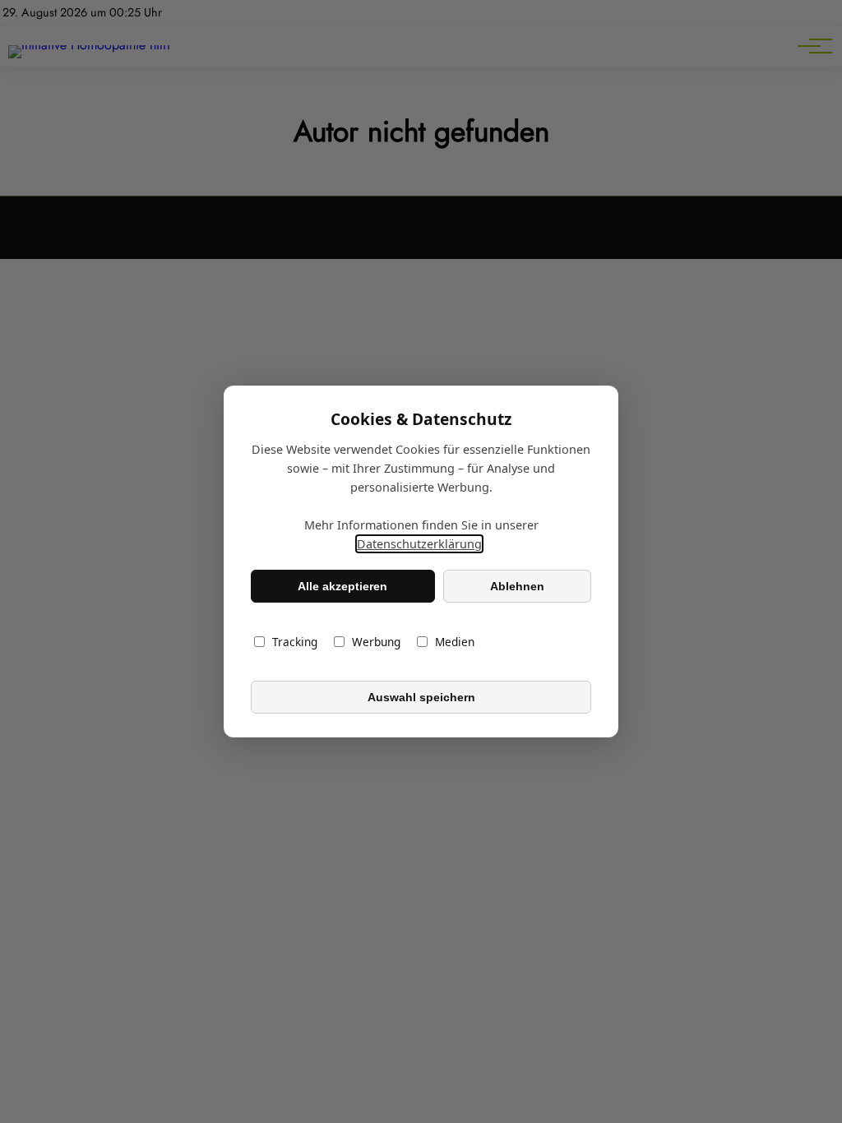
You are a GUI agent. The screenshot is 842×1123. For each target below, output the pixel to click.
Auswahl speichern (421, 697)
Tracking (294, 641)
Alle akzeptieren (342, 586)
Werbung (376, 641)
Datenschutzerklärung (419, 544)
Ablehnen (517, 586)
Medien (454, 641)
